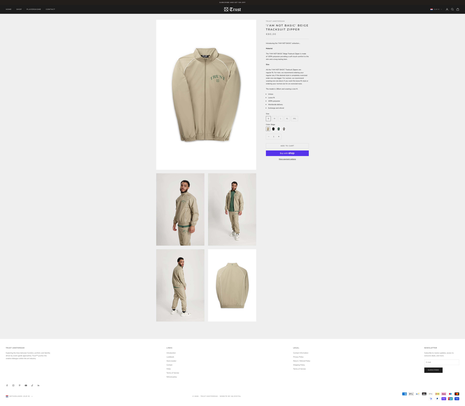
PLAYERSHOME (34, 9)
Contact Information (300, 353)
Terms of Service (173, 373)
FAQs (169, 369)
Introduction (171, 353)
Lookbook (170, 357)
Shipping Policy (299, 365)
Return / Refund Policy (301, 361)
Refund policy (172, 377)
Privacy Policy (298, 357)
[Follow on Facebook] (7, 385)
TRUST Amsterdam (275, 21)
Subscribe (433, 370)
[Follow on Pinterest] (19, 385)
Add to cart (287, 146)
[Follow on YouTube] (26, 385)
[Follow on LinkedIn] (38, 385)
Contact (50, 9)
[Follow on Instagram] (13, 385)
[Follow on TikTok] (32, 385)
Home (9, 9)
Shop (19, 9)
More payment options (287, 159)
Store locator (171, 361)
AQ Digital (236, 396)
